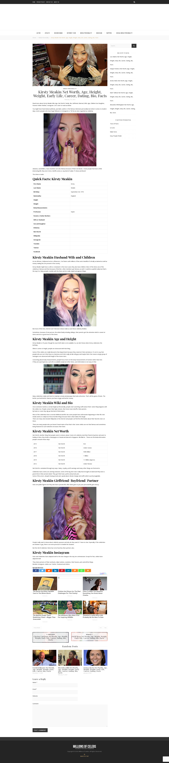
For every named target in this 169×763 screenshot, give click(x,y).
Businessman (58, 33)
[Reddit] (49, 570)
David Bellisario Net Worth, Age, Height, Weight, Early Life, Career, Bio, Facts (43, 669)
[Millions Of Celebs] (84, 17)
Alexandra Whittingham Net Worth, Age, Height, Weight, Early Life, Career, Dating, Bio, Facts (122, 109)
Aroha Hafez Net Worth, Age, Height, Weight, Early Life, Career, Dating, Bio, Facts (121, 85)
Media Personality (86, 33)
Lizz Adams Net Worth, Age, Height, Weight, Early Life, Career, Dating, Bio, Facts (121, 60)
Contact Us (49, 2)
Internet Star (71, 33)
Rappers (109, 33)
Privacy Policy (41, 2)
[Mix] (75, 570)
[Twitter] (42, 570)
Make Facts (113, 132)
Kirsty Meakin (37, 627)
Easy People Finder (116, 136)
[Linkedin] (55, 570)
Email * (35, 689)
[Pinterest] (62, 570)
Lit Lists (112, 128)
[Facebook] (36, 570)
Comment (35, 703)
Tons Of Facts (114, 124)
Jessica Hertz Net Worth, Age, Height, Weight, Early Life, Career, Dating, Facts (95, 669)
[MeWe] (68, 570)
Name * (35, 682)
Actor (38, 33)
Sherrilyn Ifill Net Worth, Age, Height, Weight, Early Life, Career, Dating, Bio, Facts (68, 670)
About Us (56, 2)
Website (35, 696)
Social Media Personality (124, 33)
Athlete (47, 33)
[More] (88, 570)
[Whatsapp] (81, 570)
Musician (99, 33)
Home (34, 2)
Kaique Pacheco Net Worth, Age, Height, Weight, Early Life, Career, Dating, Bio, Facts (122, 73)
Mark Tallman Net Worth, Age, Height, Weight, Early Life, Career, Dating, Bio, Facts (121, 97)
